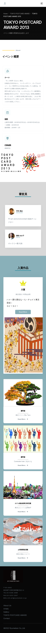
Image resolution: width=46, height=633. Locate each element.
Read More (21, 419)
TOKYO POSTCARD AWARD (15, 615)
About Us (7, 605)
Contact (6, 618)
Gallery (6, 612)
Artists (6, 609)
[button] (23, 312)
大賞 (23, 289)
